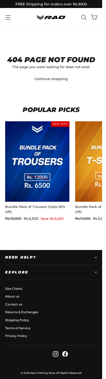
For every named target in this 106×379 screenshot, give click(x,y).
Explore (16, 272)
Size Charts (13, 289)
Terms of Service (17, 328)
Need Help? (20, 257)
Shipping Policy (17, 320)
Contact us (13, 304)
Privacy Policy (16, 336)
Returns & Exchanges (21, 312)
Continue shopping (51, 79)
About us (12, 296)
